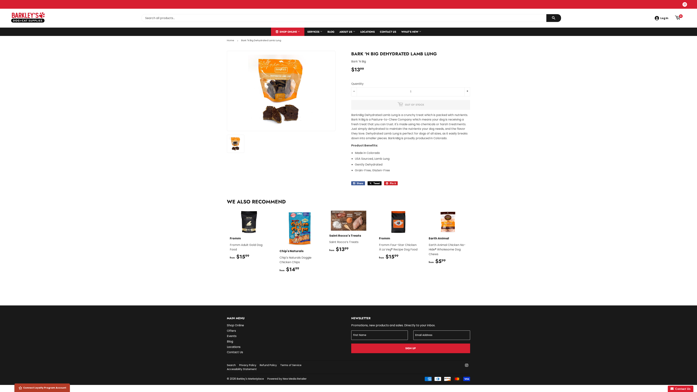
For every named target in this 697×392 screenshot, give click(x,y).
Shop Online (288, 32)
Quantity (357, 84)
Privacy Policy (247, 365)
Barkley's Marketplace (250, 379)
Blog (330, 32)
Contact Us (388, 32)
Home (230, 40)
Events (232, 336)
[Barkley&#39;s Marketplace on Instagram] (466, 366)
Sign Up (410, 348)
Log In (664, 18)
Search (231, 365)
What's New (410, 32)
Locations (367, 32)
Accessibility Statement (242, 369)
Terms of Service (290, 365)
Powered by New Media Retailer (287, 379)
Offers (231, 331)
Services (313, 32)
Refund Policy (268, 365)
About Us (346, 32)
